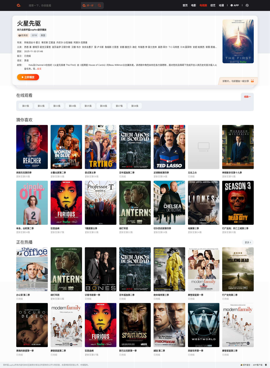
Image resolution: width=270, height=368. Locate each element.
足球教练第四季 (161, 172)
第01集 (25, 105)
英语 (26, 60)
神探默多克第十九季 (232, 172)
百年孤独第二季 (127, 172)
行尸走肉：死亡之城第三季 (235, 228)
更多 (247, 242)
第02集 (41, 105)
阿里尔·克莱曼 (80, 42)
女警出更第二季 (58, 172)
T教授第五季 (91, 228)
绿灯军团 (123, 228)
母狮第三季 (193, 228)
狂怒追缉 (55, 228)
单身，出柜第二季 (25, 228)
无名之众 (192, 172)
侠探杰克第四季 (24, 172)
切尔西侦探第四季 (162, 228)
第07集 (119, 105)
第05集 (88, 105)
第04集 (72, 105)
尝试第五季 (90, 172)
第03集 (56, 105)
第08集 (134, 105)
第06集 (103, 105)
